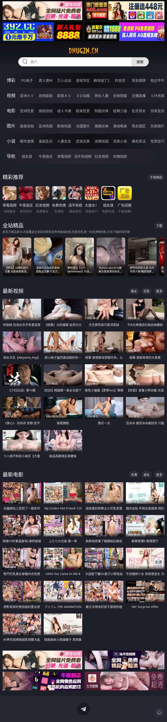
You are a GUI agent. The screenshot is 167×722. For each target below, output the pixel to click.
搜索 (140, 61)
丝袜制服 (120, 95)
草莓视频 (64, 156)
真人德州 (46, 80)
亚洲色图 (46, 126)
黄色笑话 (139, 141)
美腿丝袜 (102, 126)
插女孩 (27, 156)
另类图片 (157, 126)
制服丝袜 (102, 110)
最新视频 (13, 290)
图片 (11, 126)
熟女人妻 (102, 95)
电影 (11, 111)
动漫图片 (83, 126)
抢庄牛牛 (157, 80)
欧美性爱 (83, 110)
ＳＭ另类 (157, 95)
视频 (11, 95)
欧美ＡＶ (64, 95)
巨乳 (147, 291)
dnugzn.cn (83, 50)
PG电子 (27, 80)
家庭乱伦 (46, 141)
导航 (11, 156)
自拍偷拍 (46, 95)
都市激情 (27, 141)
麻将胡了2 (101, 80)
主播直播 (139, 95)
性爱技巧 (157, 141)
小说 (11, 141)
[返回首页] (159, 712)
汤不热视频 (83, 156)
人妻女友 (64, 141)
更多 (159, 291)
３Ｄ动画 (83, 95)
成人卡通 (64, 110)
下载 (159, 225)
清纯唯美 (120, 126)
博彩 (11, 80)
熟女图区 (139, 126)
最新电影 (13, 474)
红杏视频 (102, 156)
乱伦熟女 (139, 110)
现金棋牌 (139, 80)
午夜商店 (46, 156)
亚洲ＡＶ (27, 95)
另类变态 (157, 110)
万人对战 (64, 80)
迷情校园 (102, 141)
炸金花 (120, 80)
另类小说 (120, 141)
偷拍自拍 (46, 110)
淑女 (147, 475)
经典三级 (120, 110)
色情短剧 (120, 156)
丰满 (134, 475)
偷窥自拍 (27, 126)
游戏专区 (83, 80)
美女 (134, 291)
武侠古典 (83, 141)
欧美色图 (64, 126)
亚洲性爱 (27, 110)
